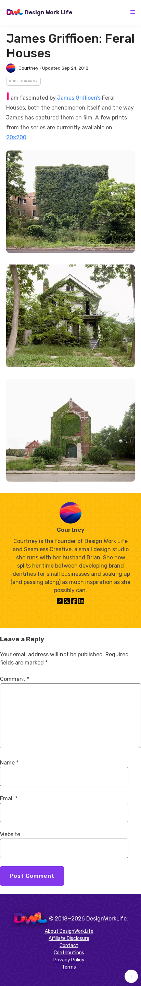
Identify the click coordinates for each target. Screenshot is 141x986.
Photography (23, 81)
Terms (69, 967)
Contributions (69, 953)
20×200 (16, 137)
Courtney (28, 68)
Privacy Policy (69, 960)
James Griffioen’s (79, 98)
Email (8, 798)
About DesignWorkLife (69, 931)
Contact (69, 945)
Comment (14, 679)
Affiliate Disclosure (69, 938)
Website (10, 834)
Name (9, 762)
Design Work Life (48, 12)
